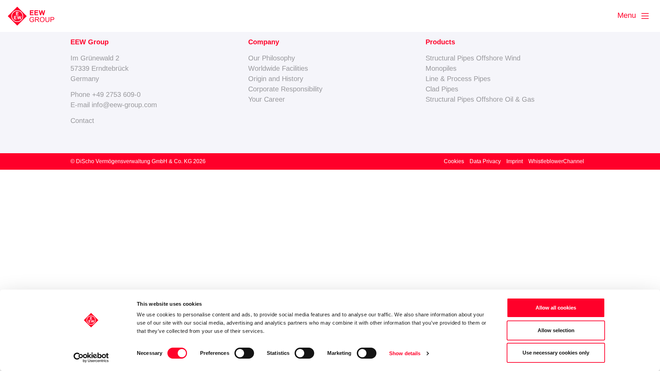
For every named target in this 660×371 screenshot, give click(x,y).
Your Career (266, 99)
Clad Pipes (442, 89)
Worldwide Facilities (278, 68)
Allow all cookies (556, 308)
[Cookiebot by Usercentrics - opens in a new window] (91, 357)
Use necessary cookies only (555, 353)
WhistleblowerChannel (556, 161)
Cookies (454, 161)
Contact (82, 120)
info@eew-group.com (124, 105)
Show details (404, 353)
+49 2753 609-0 (116, 94)
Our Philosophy (271, 58)
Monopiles (441, 68)
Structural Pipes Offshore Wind (473, 58)
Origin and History (275, 78)
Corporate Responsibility (285, 89)
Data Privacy (485, 161)
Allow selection (556, 330)
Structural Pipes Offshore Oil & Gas (480, 99)
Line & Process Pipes (458, 78)
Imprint (514, 161)
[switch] (244, 353)
